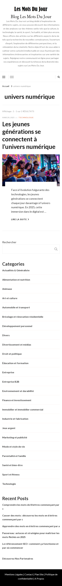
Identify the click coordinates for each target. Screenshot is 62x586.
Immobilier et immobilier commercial (22, 409)
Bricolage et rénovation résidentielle (22, 316)
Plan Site (39, 574)
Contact (29, 574)
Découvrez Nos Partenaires (17, 558)
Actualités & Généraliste (15, 270)
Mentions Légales (14, 574)
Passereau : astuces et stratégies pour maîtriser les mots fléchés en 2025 (30, 535)
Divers (6, 335)
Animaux (7, 288)
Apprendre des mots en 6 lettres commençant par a (31, 526)
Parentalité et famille (14, 455)
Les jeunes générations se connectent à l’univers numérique (28, 135)
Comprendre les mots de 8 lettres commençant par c (30, 506)
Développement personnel (17, 326)
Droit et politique (12, 353)
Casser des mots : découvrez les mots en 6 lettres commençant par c (29, 517)
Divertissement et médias (16, 344)
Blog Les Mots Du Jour (31, 16)
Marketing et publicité (14, 437)
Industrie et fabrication (15, 418)
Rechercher (9, 242)
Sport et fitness (11, 474)
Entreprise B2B (10, 381)
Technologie (26, 117)
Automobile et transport (16, 307)
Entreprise (8, 372)
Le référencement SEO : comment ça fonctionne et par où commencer (30, 545)
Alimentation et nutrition (16, 279)
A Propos (39, 578)
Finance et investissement (16, 400)
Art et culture (9, 298)
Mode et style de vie (13, 446)
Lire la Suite (19, 219)
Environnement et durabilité (18, 391)
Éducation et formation (15, 363)
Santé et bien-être (12, 465)
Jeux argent (8, 428)
